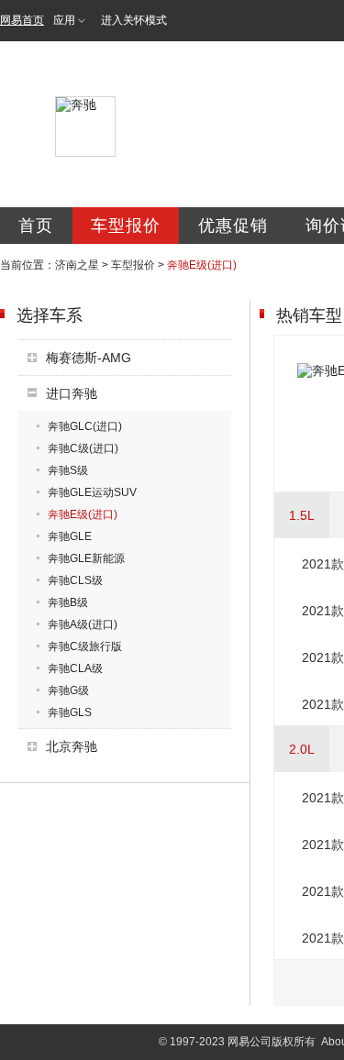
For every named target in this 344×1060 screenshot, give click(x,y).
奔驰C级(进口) (83, 448)
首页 (35, 225)
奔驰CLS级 (75, 580)
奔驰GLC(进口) (85, 426)
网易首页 (22, 20)
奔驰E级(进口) (82, 514)
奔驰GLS (70, 712)
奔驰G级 (68, 690)
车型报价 (126, 225)
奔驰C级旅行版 (85, 646)
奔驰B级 (68, 602)
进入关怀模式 (134, 20)
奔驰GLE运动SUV (92, 492)
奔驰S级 (68, 470)
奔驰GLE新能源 (86, 558)
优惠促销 (233, 225)
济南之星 (77, 265)
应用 (64, 20)
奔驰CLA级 (75, 668)
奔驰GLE (70, 536)
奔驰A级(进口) (82, 624)
